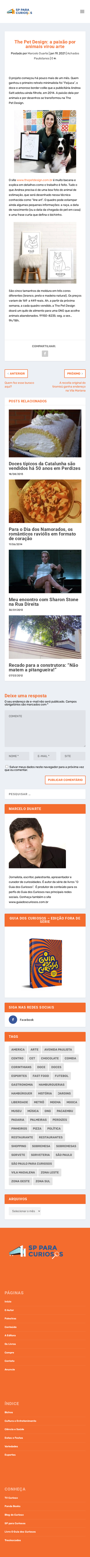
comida (70, 1058)
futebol (61, 1076)
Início (8, 1301)
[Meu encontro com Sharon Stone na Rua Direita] (45, 571)
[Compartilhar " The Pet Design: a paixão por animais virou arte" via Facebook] (45, 353)
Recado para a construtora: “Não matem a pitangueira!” (43, 667)
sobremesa (41, 1146)
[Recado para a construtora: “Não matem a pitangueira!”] (45, 637)
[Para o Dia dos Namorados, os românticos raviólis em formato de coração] (45, 501)
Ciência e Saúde (14, 1429)
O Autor (9, 1310)
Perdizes (60, 1120)
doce (41, 1067)
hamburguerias (51, 1084)
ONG (48, 1111)
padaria (17, 1120)
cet (32, 1058)
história (45, 1093)
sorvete (18, 1155)
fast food (41, 1076)
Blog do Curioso (14, 1514)
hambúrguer (21, 1093)
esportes (19, 1076)
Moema (55, 1102)
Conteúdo (11, 1327)
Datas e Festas (14, 1437)
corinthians (21, 1067)
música (33, 1111)
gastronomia (22, 1084)
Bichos (9, 1412)
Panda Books (13, 1506)
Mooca (72, 1102)
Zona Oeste (20, 1181)
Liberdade (19, 1102)
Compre (9, 1352)
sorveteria (40, 1155)
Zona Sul (43, 1181)
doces (56, 1067)
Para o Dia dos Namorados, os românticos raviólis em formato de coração (42, 534)
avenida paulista (58, 1049)
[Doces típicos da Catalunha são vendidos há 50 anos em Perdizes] (45, 433)
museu (16, 1111)
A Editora (10, 1335)
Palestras (10, 1318)
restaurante (22, 1137)
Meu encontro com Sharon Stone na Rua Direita (43, 602)
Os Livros (10, 1344)
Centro (17, 1058)
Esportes (10, 1454)
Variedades (11, 1446)
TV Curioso (11, 1497)
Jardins (64, 1093)
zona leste (50, 1172)
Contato (9, 1360)
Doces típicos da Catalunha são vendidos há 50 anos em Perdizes (45, 466)
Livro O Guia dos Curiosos (20, 1531)
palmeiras (38, 1120)
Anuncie (10, 1369)
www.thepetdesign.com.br (34, 180)
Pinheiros (19, 1128)
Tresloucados (13, 1540)
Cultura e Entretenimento (20, 1420)
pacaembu (65, 1111)
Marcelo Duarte (38, 53)
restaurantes (51, 1137)
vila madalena (23, 1172)
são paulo (64, 1155)
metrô (39, 1102)
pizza (37, 1128)
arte (35, 1049)
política (54, 1128)
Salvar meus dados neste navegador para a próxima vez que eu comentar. (44, 768)
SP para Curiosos (15, 1523)
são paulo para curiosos (31, 1164)
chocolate (50, 1058)
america (18, 1049)
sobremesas (66, 1146)
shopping (18, 1146)
